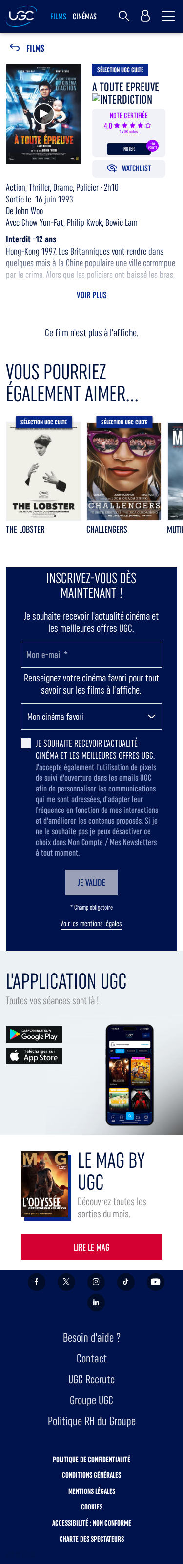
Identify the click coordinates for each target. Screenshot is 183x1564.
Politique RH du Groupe (92, 1421)
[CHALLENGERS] (124, 471)
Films (35, 48)
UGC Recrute (91, 1379)
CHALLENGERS (106, 529)
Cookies (91, 1506)
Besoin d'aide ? (92, 1337)
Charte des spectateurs (92, 1539)
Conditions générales (91, 1475)
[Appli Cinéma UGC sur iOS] (34, 1055)
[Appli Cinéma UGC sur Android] (34, 1033)
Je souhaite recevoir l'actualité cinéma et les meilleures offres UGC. (95, 749)
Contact (92, 1358)
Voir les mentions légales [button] (91, 924)
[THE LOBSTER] (44, 471)
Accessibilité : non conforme (91, 1522)
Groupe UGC (91, 1400)
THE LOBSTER (25, 529)
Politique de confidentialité (91, 1459)
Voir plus (92, 295)
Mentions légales (91, 1491)
